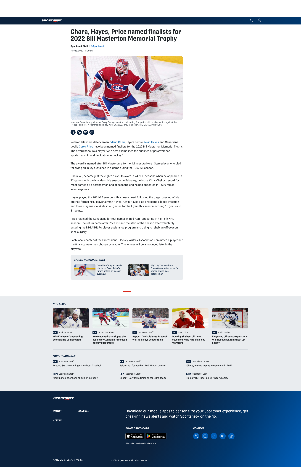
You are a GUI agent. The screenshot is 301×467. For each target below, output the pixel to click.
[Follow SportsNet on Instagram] (222, 436)
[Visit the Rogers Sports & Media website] (67, 460)
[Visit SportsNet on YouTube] (205, 436)
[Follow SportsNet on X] (196, 436)
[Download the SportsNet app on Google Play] (155, 436)
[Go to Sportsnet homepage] (51, 20)
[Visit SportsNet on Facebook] (214, 436)
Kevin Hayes (151, 142)
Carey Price (86, 146)
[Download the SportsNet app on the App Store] (134, 436)
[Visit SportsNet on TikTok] (231, 436)
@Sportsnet (97, 46)
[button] (251, 20)
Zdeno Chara (117, 142)
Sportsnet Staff (79, 46)
